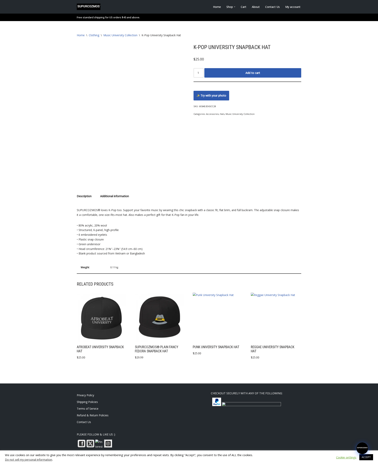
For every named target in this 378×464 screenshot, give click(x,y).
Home (217, 7)
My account (292, 7)
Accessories (212, 113)
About (256, 7)
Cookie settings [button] (346, 457)
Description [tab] (84, 196)
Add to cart (253, 73)
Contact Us (272, 7)
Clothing (94, 35)
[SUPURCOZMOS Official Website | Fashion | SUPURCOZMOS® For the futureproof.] (88, 7)
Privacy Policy (85, 395)
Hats (222, 113)
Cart (243, 7)
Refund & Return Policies (92, 415)
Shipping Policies (87, 402)
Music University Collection (120, 35)
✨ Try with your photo (211, 95)
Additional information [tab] (114, 196)
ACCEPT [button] (366, 457)
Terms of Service (87, 408)
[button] (234, 6)
